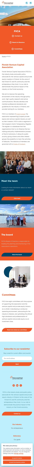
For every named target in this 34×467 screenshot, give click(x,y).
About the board (17, 254)
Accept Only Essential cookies (17, 462)
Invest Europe (20, 114)
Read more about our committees (17, 330)
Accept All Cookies (17, 458)
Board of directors (18, 42)
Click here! (17, 198)
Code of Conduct (19, 144)
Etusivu (4, 56)
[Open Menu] (30, 3)
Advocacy (17, 436)
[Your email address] (17, 358)
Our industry (17, 424)
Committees (18, 49)
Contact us (18, 36)
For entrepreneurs (17, 428)
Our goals (17, 439)
